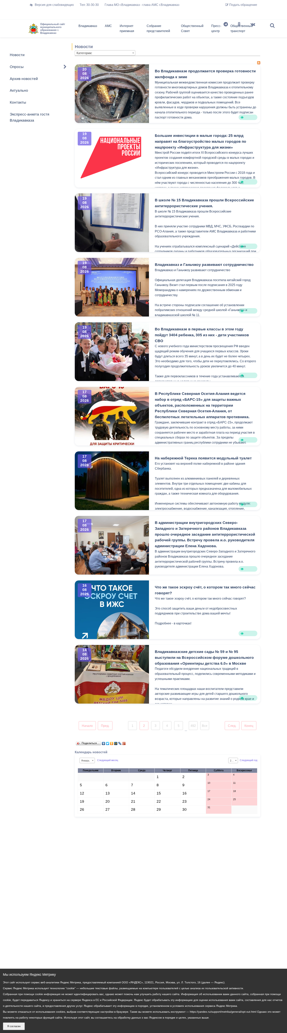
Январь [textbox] (85, 760)
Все (204, 725)
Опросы (17, 67)
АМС (108, 26)
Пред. (105, 725)
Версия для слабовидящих (54, 4)
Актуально (19, 90)
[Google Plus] (124, 742)
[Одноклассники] (239, 29)
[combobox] (105, 53)
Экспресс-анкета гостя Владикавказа (29, 117)
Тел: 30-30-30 (89, 4)
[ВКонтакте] (104, 742)
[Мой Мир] (116, 742)
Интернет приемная (127, 28)
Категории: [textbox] (84, 53)
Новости (17, 55)
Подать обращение (242, 4)
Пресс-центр (216, 28)
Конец (248, 725)
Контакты (18, 102)
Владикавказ (87, 26)
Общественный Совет (192, 28)
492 (193, 725)
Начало (87, 725)
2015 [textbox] (232, 760)
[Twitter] (108, 742)
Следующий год (248, 760)
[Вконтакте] (253, 29)
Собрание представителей (158, 28)
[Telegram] (226, 29)
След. (232, 725)
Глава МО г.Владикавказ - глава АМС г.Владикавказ (142, 4)
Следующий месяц (107, 760)
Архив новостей (24, 79)
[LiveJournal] (120, 742)
